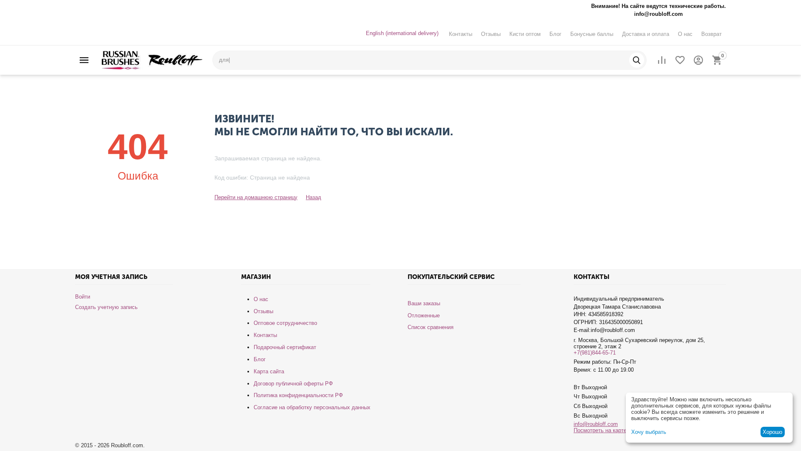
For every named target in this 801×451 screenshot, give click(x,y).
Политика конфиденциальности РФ (298, 395)
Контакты (460, 34)
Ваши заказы (424, 303)
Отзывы (491, 34)
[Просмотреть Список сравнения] (661, 60)
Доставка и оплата (645, 34)
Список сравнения (430, 327)
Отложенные (424, 315)
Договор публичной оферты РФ (293, 383)
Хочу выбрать (648, 432)
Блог (555, 34)
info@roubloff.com (596, 424)
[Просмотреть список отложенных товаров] (680, 60)
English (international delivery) (402, 33)
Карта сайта (269, 371)
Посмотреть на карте (600, 430)
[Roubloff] (152, 59)
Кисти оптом (525, 34)
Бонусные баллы (591, 34)
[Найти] (636, 60)
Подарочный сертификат (285, 347)
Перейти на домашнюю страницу (255, 197)
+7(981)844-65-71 (595, 353)
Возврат (711, 34)
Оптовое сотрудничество (285, 323)
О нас (685, 34)
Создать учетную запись (106, 307)
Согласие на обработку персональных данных (312, 407)
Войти (82, 297)
